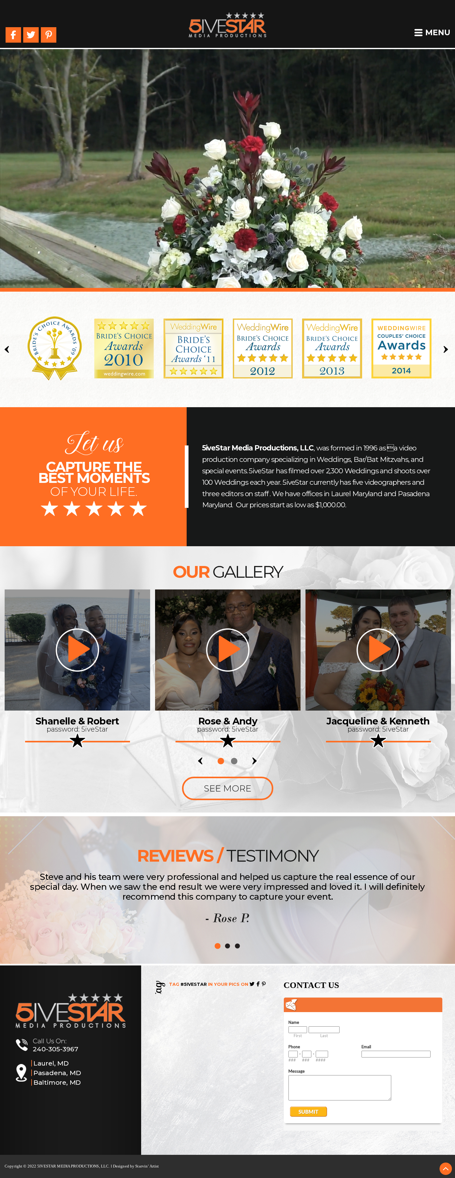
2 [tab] (234, 761)
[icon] (77, 650)
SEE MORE (227, 788)
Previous (8, 349)
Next (447, 349)
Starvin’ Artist (147, 1166)
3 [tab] (237, 946)
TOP (446, 1169)
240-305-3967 (55, 1049)
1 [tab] (221, 761)
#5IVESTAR (193, 984)
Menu (437, 32)
